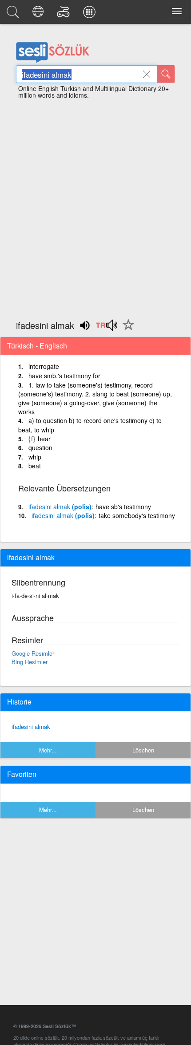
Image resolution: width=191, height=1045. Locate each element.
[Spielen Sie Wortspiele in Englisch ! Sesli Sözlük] (65, 14)
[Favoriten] (126, 329)
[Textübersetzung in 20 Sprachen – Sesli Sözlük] (39, 14)
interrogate (43, 366)
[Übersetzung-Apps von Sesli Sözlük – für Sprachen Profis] (90, 14)
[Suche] (166, 74)
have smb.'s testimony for (64, 375)
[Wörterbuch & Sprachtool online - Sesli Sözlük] (14, 14)
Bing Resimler (30, 661)
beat (34, 465)
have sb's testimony (123, 506)
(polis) (60, 506)
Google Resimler (33, 653)
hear (44, 438)
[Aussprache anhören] (106, 328)
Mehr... (48, 750)
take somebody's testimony (137, 515)
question (40, 447)
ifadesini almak (31, 726)
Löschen (143, 750)
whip (34, 456)
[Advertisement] (95, 205)
